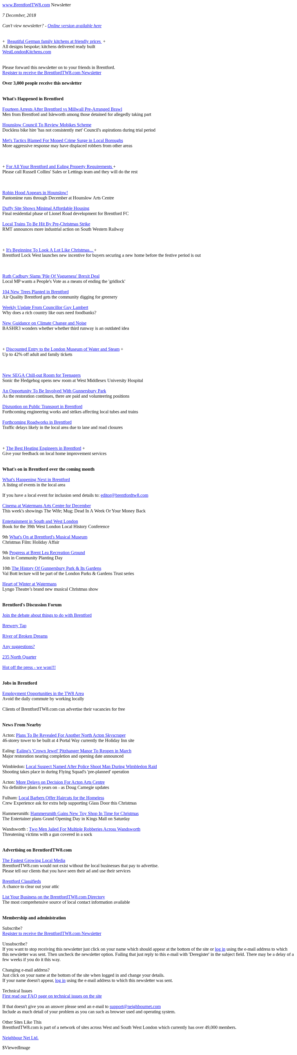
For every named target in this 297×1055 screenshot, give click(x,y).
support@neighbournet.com (135, 1006)
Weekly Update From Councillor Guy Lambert (45, 307)
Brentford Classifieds (21, 881)
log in (220, 949)
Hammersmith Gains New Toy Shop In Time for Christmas (84, 813)
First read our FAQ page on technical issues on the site (52, 996)
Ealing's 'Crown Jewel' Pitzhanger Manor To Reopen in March (74, 750)
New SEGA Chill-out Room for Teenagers (41, 375)
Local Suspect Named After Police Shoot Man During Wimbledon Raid (91, 766)
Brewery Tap (14, 625)
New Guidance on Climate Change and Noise (44, 323)
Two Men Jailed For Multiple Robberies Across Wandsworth (84, 829)
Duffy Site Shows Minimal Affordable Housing (45, 208)
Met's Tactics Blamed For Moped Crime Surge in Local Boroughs (62, 140)
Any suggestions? (18, 646)
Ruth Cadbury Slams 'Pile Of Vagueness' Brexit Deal (50, 276)
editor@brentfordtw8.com (124, 495)
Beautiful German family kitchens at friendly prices (54, 41)
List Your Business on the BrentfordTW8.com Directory (53, 896)
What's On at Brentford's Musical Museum (48, 536)
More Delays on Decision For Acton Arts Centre (60, 782)
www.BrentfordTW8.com (26, 4)
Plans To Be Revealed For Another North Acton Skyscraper (71, 735)
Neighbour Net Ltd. (20, 1037)
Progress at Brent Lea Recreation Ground (47, 552)
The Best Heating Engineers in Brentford (43, 448)
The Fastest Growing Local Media (33, 860)
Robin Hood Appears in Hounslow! (35, 192)
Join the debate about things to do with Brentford (47, 615)
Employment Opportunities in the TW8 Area (43, 693)
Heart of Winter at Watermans (29, 583)
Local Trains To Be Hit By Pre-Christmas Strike (46, 223)
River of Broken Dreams (25, 636)
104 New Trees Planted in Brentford (35, 291)
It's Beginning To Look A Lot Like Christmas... (50, 250)
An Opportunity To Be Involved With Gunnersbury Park (54, 390)
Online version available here (75, 25)
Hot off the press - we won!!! (29, 667)
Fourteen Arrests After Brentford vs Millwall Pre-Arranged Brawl (62, 109)
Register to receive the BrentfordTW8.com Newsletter (51, 72)
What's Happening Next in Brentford (36, 479)
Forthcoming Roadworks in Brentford (37, 422)
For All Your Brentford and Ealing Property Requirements (59, 166)
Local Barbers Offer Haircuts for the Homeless (61, 797)
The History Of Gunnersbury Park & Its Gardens (56, 568)
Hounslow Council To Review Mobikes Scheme (46, 124)
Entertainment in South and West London (40, 521)
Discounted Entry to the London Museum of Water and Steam (62, 349)
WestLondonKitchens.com (26, 51)
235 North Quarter (19, 656)
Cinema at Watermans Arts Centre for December (46, 505)
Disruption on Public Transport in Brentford (42, 406)
